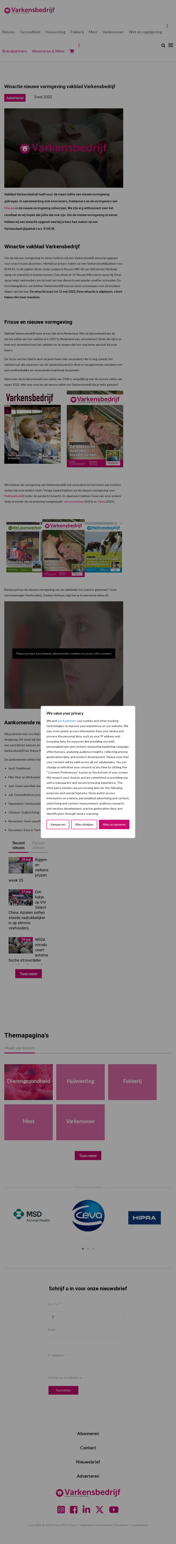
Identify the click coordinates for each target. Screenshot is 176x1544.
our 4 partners (67, 721)
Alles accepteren (114, 824)
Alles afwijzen (84, 824)
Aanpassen (57, 824)
